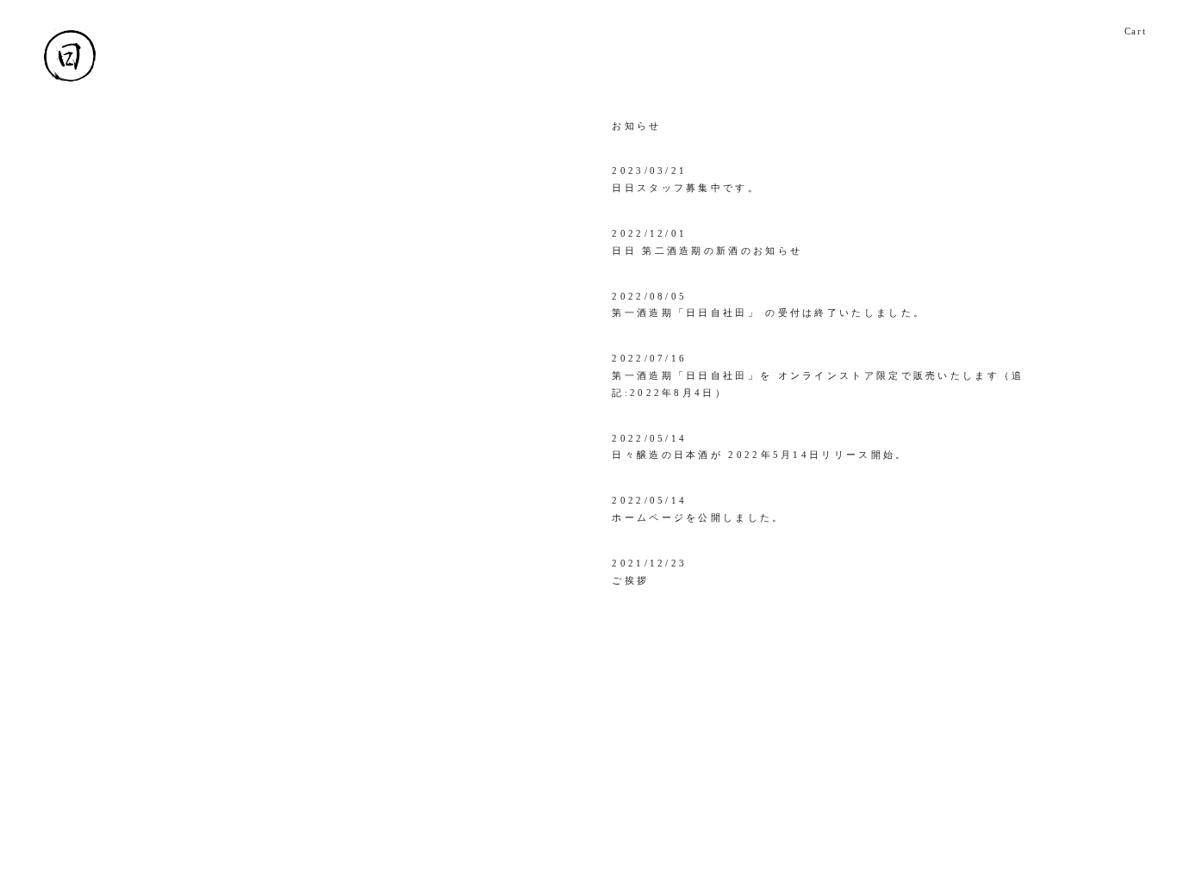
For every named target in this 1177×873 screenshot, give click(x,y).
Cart (1135, 31)
